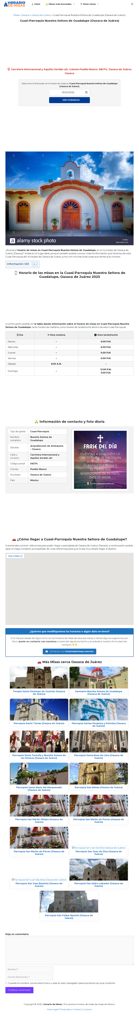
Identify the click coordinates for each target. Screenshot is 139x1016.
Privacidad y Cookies (70, 1009)
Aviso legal (52, 1009)
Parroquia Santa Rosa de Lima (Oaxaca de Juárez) (98, 756)
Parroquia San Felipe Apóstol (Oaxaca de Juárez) (69, 916)
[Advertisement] (69, 44)
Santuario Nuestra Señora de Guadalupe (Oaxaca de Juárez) (98, 692)
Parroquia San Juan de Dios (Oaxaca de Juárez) (99, 852)
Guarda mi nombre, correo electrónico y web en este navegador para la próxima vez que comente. (61, 983)
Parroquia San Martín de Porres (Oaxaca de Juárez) (98, 820)
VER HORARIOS (71, 100)
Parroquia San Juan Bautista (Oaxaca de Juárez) (39, 884)
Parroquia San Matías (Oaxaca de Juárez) (99, 787)
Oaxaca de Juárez (41, 15)
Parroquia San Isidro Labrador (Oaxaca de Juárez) (98, 884)
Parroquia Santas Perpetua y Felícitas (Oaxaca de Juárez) (99, 724)
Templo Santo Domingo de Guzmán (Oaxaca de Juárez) (39, 692)
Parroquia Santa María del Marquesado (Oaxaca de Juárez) (39, 788)
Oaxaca (25, 15)
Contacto (87, 1009)
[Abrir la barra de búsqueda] (132, 4)
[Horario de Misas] (15, 4)
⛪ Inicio (35, 4)
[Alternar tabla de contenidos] (33, 264)
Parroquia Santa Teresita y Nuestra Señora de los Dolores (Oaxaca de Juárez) (39, 756)
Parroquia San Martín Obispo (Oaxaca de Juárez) (39, 820)
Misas (16, 15)
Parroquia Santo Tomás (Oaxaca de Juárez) (39, 723)
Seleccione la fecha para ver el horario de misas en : (70, 85)
